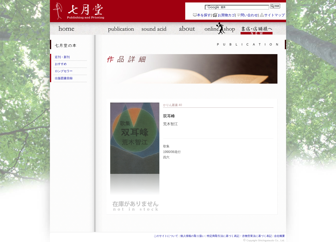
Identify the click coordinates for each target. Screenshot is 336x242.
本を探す (204, 15)
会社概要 (279, 235)
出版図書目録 (64, 78)
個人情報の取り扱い (192, 235)
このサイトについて (166, 235)
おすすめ (61, 64)
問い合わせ (249, 15)
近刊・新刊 (62, 57)
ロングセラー (64, 71)
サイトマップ (274, 15)
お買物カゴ (226, 15)
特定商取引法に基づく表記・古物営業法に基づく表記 (239, 235)
